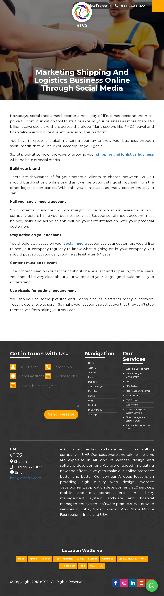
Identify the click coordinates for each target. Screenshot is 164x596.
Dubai (21, 558)
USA (92, 566)
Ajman (33, 558)
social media (75, 243)
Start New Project (93, 6)
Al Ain (80, 558)
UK (101, 566)
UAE (143, 558)
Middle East (68, 566)
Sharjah (45, 558)
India (82, 566)
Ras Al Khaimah (64, 558)
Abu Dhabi (108, 558)
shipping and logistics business (125, 154)
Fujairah (92, 558)
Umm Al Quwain (128, 558)
